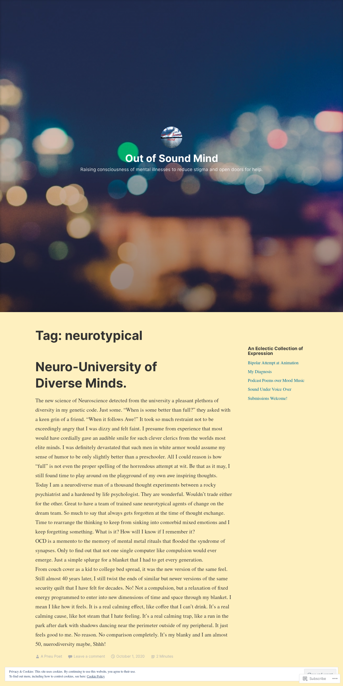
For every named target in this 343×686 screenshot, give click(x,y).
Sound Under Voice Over (269, 389)
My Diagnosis (260, 371)
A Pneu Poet (51, 656)
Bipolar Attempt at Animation (273, 362)
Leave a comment (89, 656)
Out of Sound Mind (171, 158)
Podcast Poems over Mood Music (276, 380)
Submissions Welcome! (267, 398)
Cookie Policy (96, 676)
